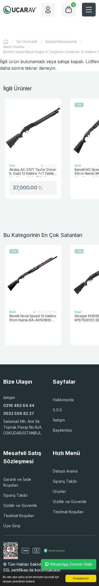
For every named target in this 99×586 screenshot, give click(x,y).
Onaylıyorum (81, 578)
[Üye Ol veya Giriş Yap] (48, 9)
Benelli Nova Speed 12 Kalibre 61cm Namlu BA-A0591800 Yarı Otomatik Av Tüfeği (32, 318)
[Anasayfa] (5, 41)
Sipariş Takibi (15, 495)
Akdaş (12, 165)
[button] (89, 9)
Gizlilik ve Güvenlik (20, 505)
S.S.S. (58, 410)
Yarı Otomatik (26, 42)
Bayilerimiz (62, 430)
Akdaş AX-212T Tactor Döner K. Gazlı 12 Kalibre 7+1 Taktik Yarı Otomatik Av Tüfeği (32, 172)
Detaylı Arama (65, 471)
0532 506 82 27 (18, 413)
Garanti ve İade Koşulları (17, 482)
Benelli (78, 165)
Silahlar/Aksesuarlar (61, 42)
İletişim (59, 420)
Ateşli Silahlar (13, 47)
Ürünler (59, 491)
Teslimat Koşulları (18, 515)
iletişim (9, 397)
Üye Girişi (11, 525)
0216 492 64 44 (18, 405)
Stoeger (78, 312)
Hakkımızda (63, 399)
